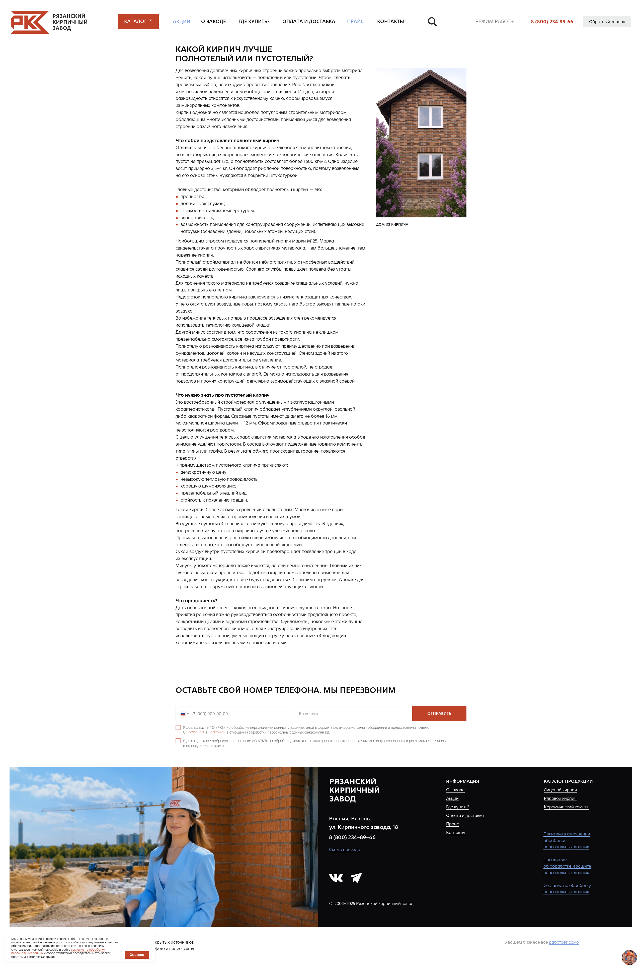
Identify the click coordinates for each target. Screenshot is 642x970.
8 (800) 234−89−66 (352, 837)
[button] (135, 22)
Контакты (455, 832)
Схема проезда (344, 849)
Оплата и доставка (465, 815)
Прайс (452, 824)
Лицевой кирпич (560, 789)
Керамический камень (566, 807)
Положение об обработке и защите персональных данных (567, 866)
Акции (452, 798)
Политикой (216, 732)
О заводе (455, 789)
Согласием (195, 732)
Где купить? (457, 807)
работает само (564, 942)
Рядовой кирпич (560, 798)
